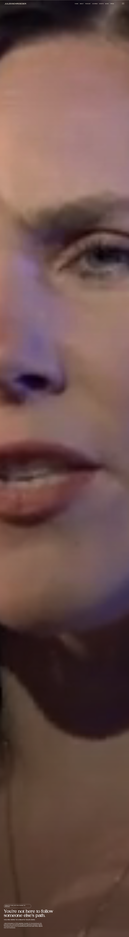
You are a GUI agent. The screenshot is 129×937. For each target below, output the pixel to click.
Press (112, 3)
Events (101, 3)
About (82, 3)
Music (107, 3)
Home (76, 3)
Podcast (88, 3)
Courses (95, 3)
